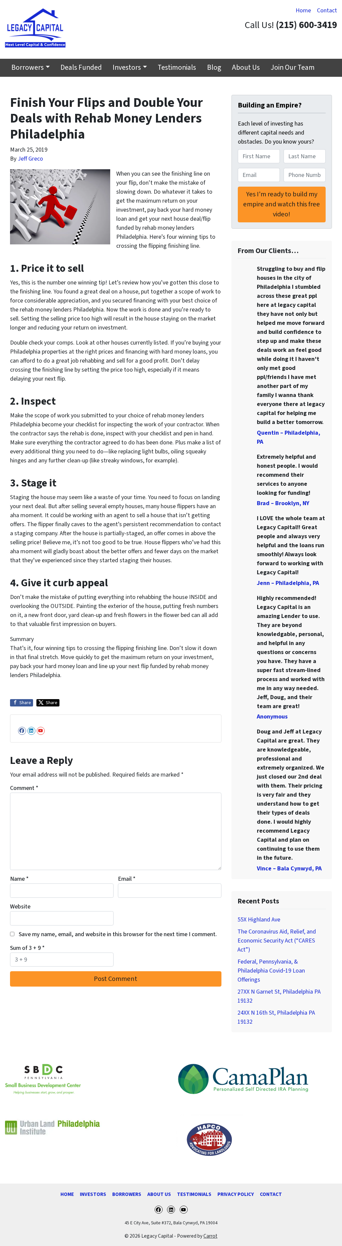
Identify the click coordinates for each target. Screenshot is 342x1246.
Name (19, 879)
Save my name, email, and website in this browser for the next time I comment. (118, 934)
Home (303, 10)
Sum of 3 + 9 (27, 948)
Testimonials (177, 67)
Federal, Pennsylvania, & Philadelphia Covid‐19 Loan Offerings (271, 971)
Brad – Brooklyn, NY (283, 503)
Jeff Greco (30, 159)
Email (127, 879)
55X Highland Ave (258, 919)
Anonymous (272, 716)
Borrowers (27, 67)
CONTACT (271, 1194)
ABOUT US (159, 1194)
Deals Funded (81, 67)
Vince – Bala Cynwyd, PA (289, 868)
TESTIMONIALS (194, 1194)
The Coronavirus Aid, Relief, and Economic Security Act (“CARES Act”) (276, 940)
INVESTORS (93, 1194)
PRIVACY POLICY (235, 1194)
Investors (127, 67)
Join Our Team (293, 67)
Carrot (210, 1236)
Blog (214, 67)
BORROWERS (126, 1194)
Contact (327, 10)
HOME (67, 1194)
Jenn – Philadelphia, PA (288, 583)
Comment (24, 788)
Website (20, 906)
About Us (246, 67)
